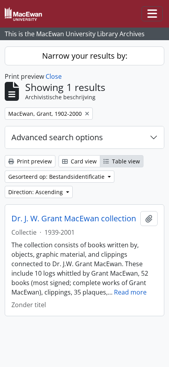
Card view (83, 161)
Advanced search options (57, 137)
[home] (26, 14)
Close (54, 76)
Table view (125, 161)
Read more (130, 292)
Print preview (33, 161)
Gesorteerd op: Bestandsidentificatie (57, 176)
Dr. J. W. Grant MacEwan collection (73, 218)
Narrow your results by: (84, 55)
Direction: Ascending (36, 192)
